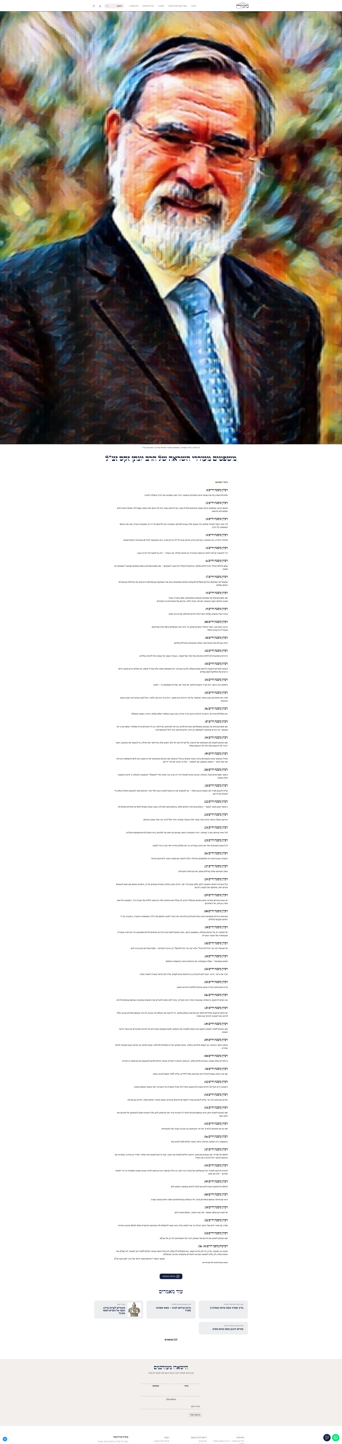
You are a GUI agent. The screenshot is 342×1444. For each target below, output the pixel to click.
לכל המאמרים (171, 1339)
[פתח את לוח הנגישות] (5, 1439)
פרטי (186, 1385)
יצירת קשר (134, 6)
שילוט (161, 6)
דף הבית (196, 447)
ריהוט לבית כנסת (199, 1437)
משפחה (155, 1385)
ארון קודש (203, 1441)
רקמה (166, 1437)
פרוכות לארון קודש (161, 1441)
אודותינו (240, 1437)
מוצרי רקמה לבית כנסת (178, 6)
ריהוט (194, 6)
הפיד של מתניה (148, 6)
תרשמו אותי (195, 1414)
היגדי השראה (186, 447)
